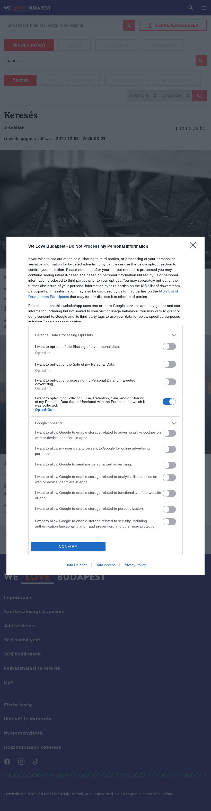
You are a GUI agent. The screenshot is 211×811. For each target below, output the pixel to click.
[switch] (169, 346)
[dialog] (105, 406)
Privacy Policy (135, 565)
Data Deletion (76, 565)
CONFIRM (68, 546)
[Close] (194, 247)
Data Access (105, 565)
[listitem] (105, 335)
